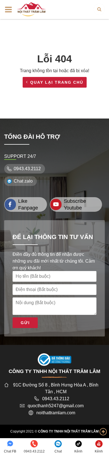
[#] (31, 8)
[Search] (99, 9)
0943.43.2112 (27, 168)
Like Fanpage (28, 204)
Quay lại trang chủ (56, 82)
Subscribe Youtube (75, 204)
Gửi (25, 322)
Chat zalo (23, 181)
